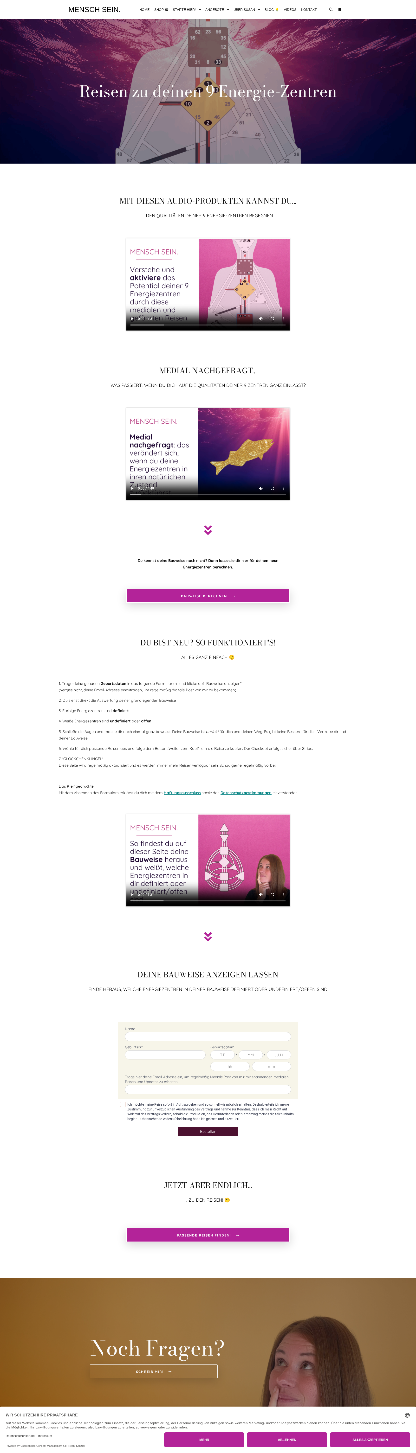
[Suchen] (331, 9)
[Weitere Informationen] (339, 9)
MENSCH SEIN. (92, 9)
